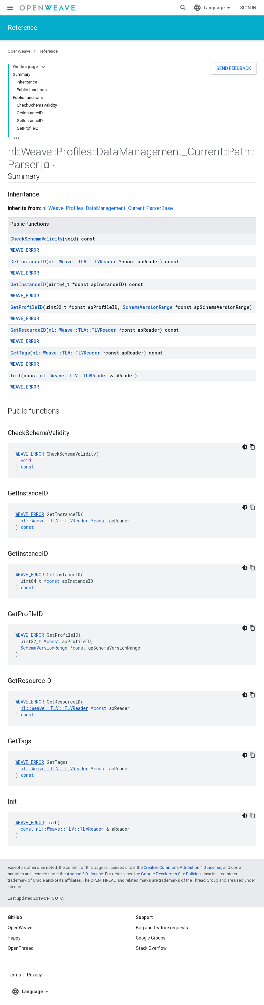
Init (15, 375)
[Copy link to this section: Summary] (45, 177)
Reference (22, 27)
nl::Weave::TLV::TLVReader (82, 261)
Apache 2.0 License (85, 873)
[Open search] (183, 8)
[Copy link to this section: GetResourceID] (57, 681)
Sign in (248, 7)
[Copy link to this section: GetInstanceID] (54, 494)
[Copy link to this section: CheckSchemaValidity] (75, 433)
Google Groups (150, 937)
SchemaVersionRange (148, 307)
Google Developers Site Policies (171, 873)
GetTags (20, 353)
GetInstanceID (28, 261)
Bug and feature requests (162, 927)
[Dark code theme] (245, 447)
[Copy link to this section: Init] (23, 802)
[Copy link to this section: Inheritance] (45, 195)
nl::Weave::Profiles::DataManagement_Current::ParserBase (107, 208)
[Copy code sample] (252, 447)
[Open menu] (10, 7)
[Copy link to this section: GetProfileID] (49, 614)
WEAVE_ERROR (24, 250)
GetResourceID (28, 330)
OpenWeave (19, 51)
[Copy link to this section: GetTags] (37, 742)
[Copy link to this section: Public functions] (66, 411)
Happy (14, 937)
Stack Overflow (151, 948)
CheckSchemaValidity (36, 239)
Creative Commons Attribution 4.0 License (182, 867)
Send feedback (233, 68)
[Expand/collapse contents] (43, 67)
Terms (14, 974)
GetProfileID (26, 307)
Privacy (34, 974)
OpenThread (20, 948)
